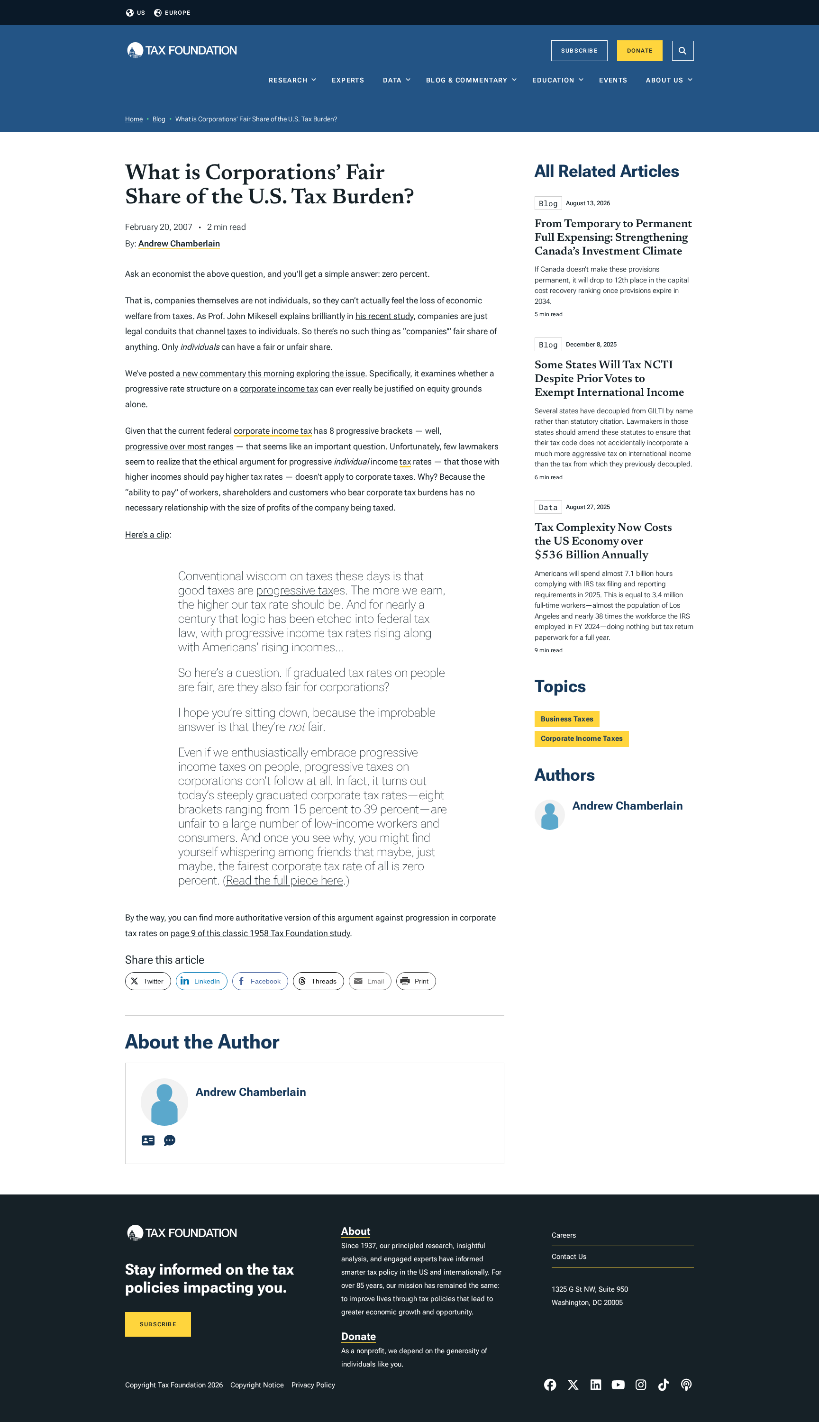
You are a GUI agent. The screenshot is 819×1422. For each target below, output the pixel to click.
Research (288, 80)
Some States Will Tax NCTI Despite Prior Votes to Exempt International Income (609, 379)
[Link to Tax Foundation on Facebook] (550, 1385)
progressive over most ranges (179, 446)
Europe (178, 12)
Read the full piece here (284, 880)
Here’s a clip (147, 534)
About (355, 1231)
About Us (664, 80)
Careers (564, 1235)
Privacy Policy (313, 1385)
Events (615, 80)
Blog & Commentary (467, 80)
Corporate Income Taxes (582, 738)
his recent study (384, 316)
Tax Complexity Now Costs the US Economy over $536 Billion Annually (603, 541)
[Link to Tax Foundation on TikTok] (663, 1385)
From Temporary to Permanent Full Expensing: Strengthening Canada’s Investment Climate (613, 238)
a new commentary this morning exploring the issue (270, 373)
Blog (159, 119)
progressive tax (294, 590)
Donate (640, 50)
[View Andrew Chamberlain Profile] (148, 1141)
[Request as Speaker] (170, 1141)
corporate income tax (279, 388)
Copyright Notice (257, 1385)
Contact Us (569, 1256)
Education (553, 80)
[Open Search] (683, 51)
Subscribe (579, 50)
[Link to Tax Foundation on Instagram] (640, 1385)
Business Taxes (567, 719)
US (141, 12)
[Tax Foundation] (182, 51)
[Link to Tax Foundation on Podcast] (686, 1385)
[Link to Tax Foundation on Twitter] (573, 1385)
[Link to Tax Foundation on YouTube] (618, 1385)
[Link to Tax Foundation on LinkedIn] (595, 1385)
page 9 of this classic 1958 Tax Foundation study (260, 933)
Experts (350, 80)
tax (232, 331)
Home (134, 119)
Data (392, 80)
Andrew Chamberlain (179, 243)
